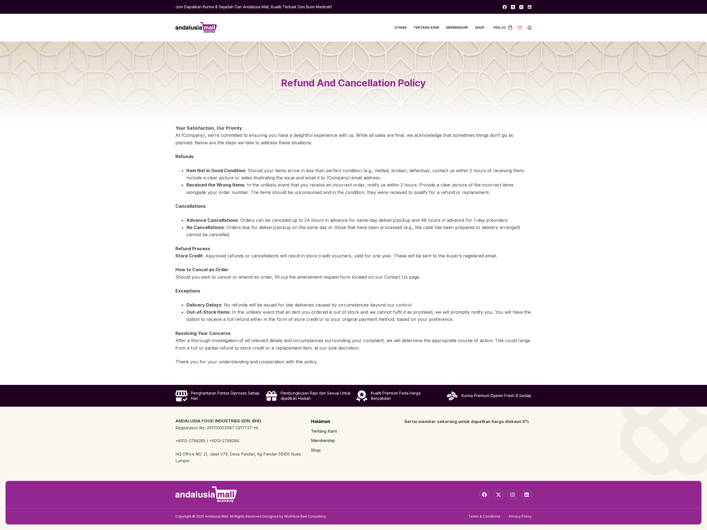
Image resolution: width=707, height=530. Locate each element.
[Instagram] (521, 7)
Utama (400, 27)
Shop (479, 27)
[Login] (529, 28)
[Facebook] (505, 7)
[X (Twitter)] (513, 7)
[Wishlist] (520, 28)
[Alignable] (529, 7)
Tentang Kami (426, 27)
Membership (457, 27)
